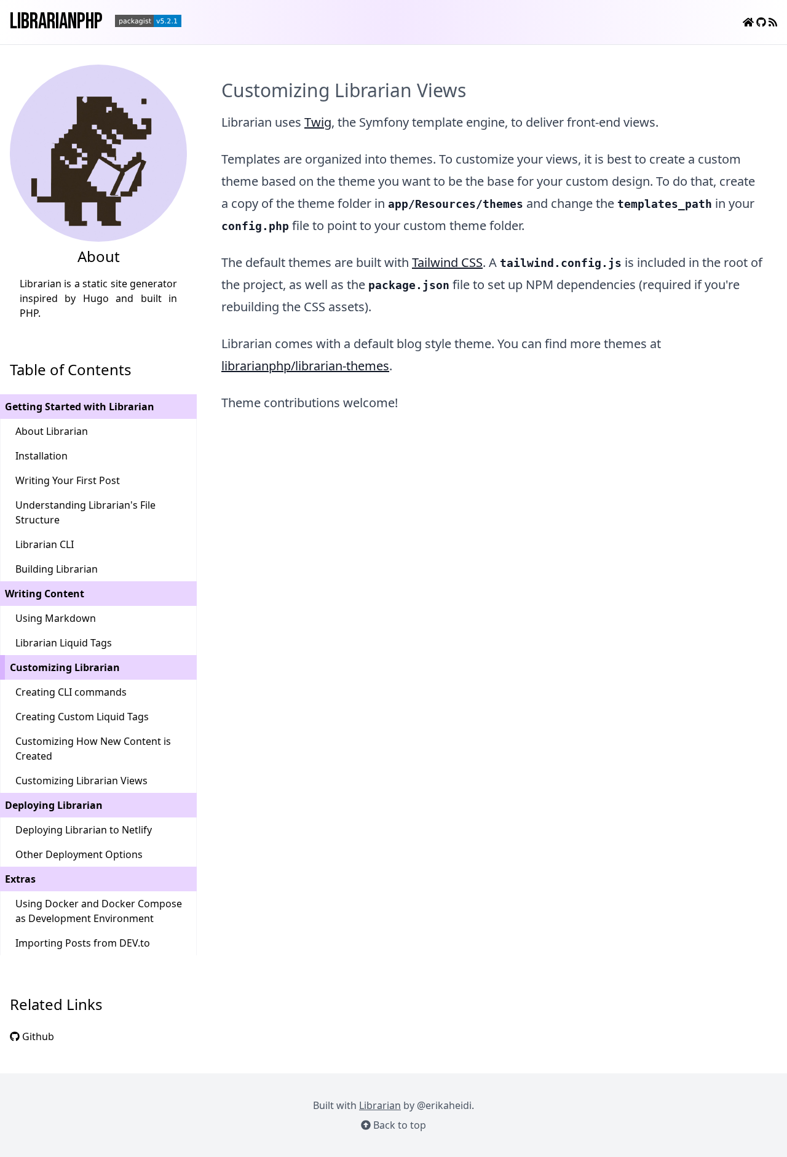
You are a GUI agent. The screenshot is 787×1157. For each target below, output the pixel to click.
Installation (41, 456)
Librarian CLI (44, 544)
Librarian (380, 1105)
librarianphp (56, 22)
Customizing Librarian (65, 667)
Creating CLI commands (71, 692)
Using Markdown (55, 618)
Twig (317, 122)
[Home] (749, 22)
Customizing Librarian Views (81, 780)
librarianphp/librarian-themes (305, 365)
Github (37, 1036)
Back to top (398, 1125)
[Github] (762, 22)
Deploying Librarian (54, 805)
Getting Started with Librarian (79, 406)
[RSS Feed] (773, 22)
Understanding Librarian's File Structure (85, 512)
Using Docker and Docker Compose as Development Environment (98, 911)
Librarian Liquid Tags (63, 643)
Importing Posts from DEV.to (82, 943)
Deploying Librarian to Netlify (83, 830)
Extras (20, 879)
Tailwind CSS (447, 262)
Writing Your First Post (67, 480)
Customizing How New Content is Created (93, 748)
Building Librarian (56, 569)
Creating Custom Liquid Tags (82, 716)
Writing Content (44, 593)
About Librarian (51, 431)
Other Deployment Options (79, 854)
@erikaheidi (444, 1105)
